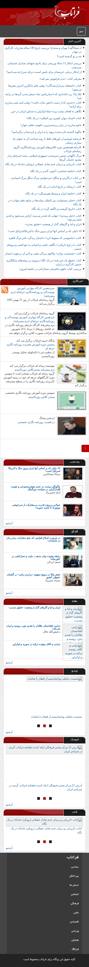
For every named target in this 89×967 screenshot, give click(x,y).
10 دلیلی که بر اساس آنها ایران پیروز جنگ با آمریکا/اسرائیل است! (44, 231)
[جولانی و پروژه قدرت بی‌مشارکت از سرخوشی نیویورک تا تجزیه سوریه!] (73, 510)
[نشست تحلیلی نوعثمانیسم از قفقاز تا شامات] (44, 695)
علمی (76, 912)
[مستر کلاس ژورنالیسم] (71, 400)
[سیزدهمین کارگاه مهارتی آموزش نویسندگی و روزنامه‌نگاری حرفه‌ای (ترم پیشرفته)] (71, 295)
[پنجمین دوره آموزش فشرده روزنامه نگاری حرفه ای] (71, 348)
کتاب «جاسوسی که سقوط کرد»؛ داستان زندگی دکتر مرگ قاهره (45, 238)
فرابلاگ (75, 949)
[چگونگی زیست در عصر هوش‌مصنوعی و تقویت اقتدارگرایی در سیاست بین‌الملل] (73, 491)
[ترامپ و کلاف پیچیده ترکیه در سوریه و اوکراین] (73, 651)
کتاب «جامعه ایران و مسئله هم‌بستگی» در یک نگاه (53, 193)
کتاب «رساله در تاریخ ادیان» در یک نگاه (59, 186)
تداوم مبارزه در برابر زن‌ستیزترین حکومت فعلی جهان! (50, 125)
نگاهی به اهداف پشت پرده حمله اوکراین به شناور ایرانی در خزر (46, 111)
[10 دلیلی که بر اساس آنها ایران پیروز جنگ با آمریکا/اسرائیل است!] (73, 473)
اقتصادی (74, 922)
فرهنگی (75, 903)
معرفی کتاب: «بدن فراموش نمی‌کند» (60, 78)
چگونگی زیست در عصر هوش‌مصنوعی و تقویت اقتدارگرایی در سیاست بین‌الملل (35, 488)
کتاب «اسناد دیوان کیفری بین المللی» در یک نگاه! (53, 118)
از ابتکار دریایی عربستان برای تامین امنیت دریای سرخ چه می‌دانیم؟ (43, 72)
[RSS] (4, 289)
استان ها (74, 885)
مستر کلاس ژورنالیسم (42, 397)
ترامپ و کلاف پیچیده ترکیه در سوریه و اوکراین (36, 644)
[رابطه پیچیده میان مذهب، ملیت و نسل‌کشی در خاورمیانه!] (73, 561)
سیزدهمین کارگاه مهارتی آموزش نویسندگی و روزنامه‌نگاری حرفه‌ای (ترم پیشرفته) (33, 292)
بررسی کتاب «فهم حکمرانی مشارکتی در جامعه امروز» (50, 268)
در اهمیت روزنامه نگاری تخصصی (36, 422)
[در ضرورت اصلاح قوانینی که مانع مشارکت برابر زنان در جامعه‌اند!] (73, 543)
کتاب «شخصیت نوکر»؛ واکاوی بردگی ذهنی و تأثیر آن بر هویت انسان (43, 253)
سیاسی (75, 867)
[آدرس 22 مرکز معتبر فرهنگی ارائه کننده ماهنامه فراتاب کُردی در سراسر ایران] (44, 764)
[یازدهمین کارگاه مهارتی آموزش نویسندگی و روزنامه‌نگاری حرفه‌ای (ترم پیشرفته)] (71, 320)
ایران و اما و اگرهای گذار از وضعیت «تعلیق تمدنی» (53, 224)
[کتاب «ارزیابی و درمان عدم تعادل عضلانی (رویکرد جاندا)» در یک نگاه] (44, 822)
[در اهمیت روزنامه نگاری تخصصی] (71, 425)
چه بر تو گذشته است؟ (69, 56)
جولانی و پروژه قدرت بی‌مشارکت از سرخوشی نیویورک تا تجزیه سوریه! (36, 506)
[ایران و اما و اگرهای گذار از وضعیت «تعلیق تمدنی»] (73, 614)
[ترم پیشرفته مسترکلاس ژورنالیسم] (71, 373)
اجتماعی (75, 894)
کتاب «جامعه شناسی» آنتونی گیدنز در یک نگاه (55, 171)
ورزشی (75, 931)
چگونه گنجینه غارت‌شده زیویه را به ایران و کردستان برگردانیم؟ (46, 132)
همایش (75, 940)
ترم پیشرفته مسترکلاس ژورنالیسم (35, 369)
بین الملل (74, 876)
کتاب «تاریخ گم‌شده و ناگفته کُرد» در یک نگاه (56, 208)
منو (81, 31)
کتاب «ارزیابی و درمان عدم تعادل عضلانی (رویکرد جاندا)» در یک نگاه (43, 164)
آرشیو (9, 523)
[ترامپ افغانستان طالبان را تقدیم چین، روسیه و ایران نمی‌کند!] (73, 634)
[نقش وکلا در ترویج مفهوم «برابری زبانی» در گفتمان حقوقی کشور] (73, 579)
